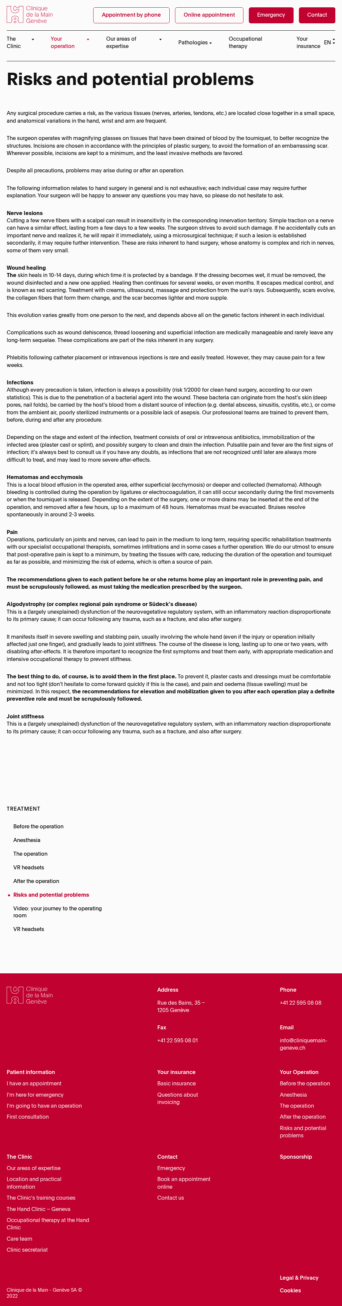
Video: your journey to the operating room (57, 912)
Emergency (171, 1168)
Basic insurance (176, 1084)
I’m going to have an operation (44, 1106)
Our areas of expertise (33, 1168)
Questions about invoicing (177, 1099)
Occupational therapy (245, 43)
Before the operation (38, 827)
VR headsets (28, 868)
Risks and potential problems (51, 895)
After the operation (36, 881)
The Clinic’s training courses (41, 1198)
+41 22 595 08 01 (177, 1041)
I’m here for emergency (35, 1095)
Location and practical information (34, 1183)
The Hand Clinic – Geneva (38, 1209)
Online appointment (209, 15)
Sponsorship (296, 1157)
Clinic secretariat (27, 1250)
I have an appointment (34, 1084)
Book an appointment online (183, 1183)
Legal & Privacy (299, 1278)
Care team (19, 1239)
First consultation (28, 1117)
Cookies (290, 1291)
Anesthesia (26, 840)
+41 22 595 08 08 (300, 1003)
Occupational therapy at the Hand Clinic (48, 1224)
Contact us (170, 1198)
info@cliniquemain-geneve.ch (303, 1044)
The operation (30, 854)
